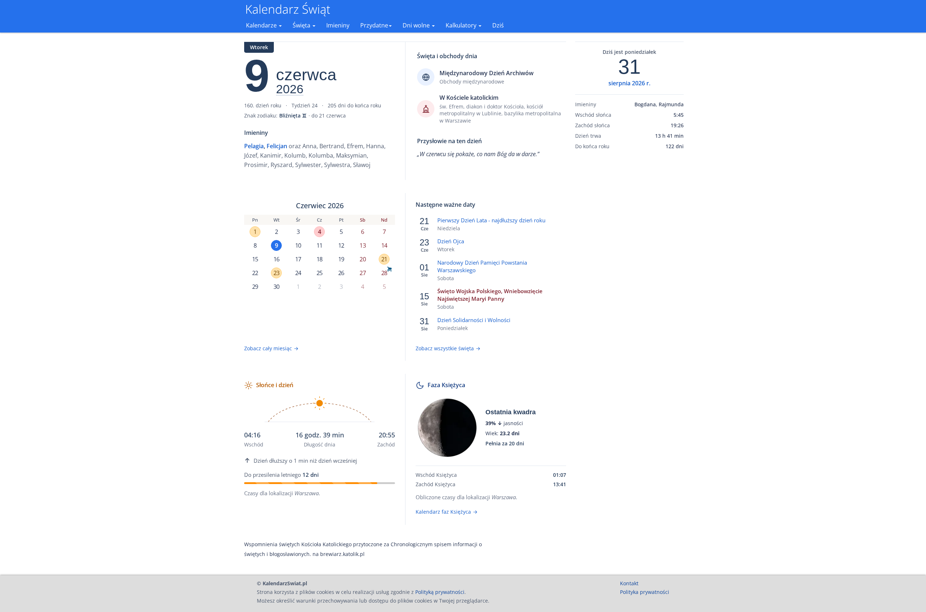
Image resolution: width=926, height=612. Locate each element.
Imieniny (337, 25)
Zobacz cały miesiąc (271, 348)
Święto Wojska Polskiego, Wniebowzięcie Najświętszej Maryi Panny (490, 294)
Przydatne (374, 25)
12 (341, 245)
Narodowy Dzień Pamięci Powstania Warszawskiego (482, 266)
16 (276, 259)
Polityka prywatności (644, 592)
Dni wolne (417, 25)
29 (255, 287)
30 (276, 287)
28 (384, 273)
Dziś (498, 25)
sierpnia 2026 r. (629, 83)
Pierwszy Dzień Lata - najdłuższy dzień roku (491, 220)
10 (298, 245)
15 (255, 259)
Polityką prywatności (439, 592)
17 (298, 259)
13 (362, 245)
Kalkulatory (462, 25)
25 (319, 273)
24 (298, 273)
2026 (289, 89)
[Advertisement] (629, 268)
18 (319, 259)
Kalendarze (262, 25)
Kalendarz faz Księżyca (446, 511)
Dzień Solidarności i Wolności (473, 320)
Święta (302, 25)
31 (629, 67)
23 (276, 273)
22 (255, 273)
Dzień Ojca (450, 241)
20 (362, 259)
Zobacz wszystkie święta (448, 348)
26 (341, 273)
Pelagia (254, 146)
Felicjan (277, 146)
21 (384, 259)
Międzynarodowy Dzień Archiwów (486, 73)
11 (319, 245)
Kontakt (629, 583)
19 (341, 259)
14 (384, 245)
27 (362, 273)
